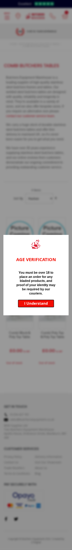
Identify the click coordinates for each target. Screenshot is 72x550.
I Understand (36, 303)
